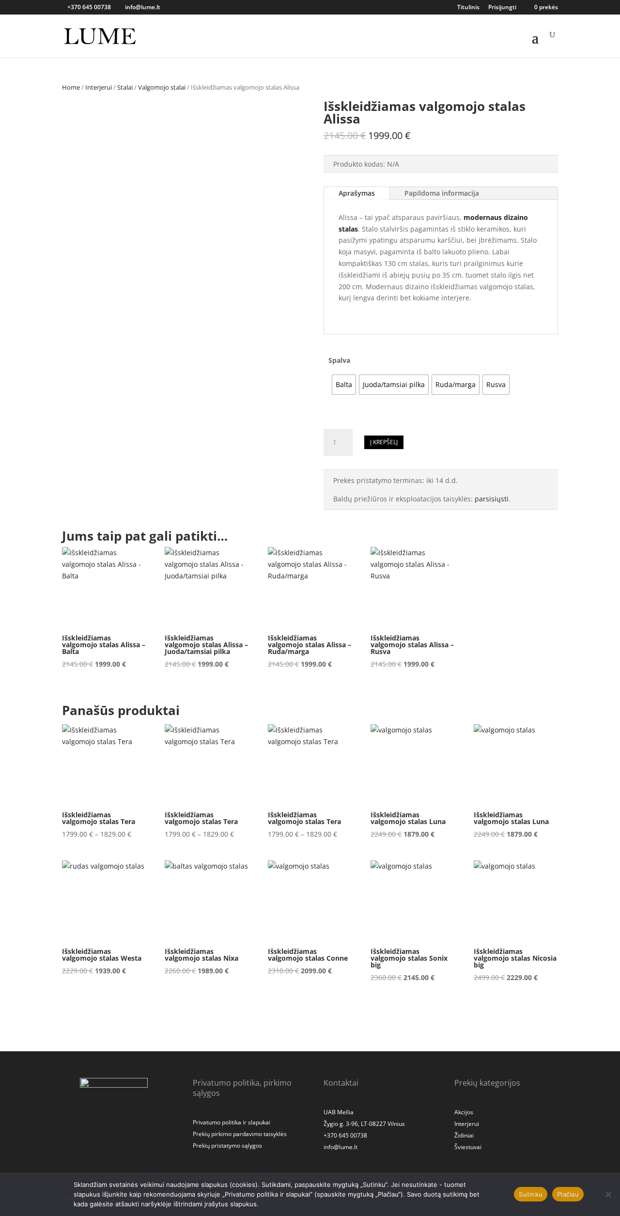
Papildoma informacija (441, 193)
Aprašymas (357, 193)
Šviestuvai (467, 1147)
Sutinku (530, 1194)
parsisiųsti (492, 498)
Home (71, 87)
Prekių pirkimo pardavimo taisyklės (240, 1134)
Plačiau (568, 1194)
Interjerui (98, 87)
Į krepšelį (384, 442)
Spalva (339, 360)
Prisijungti (502, 7)
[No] (608, 1194)
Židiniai (464, 1135)
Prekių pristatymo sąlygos (227, 1145)
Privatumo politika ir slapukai (231, 1122)
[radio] (344, 384)
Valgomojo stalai (162, 87)
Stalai (125, 87)
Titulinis (468, 7)
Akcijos (463, 1112)
